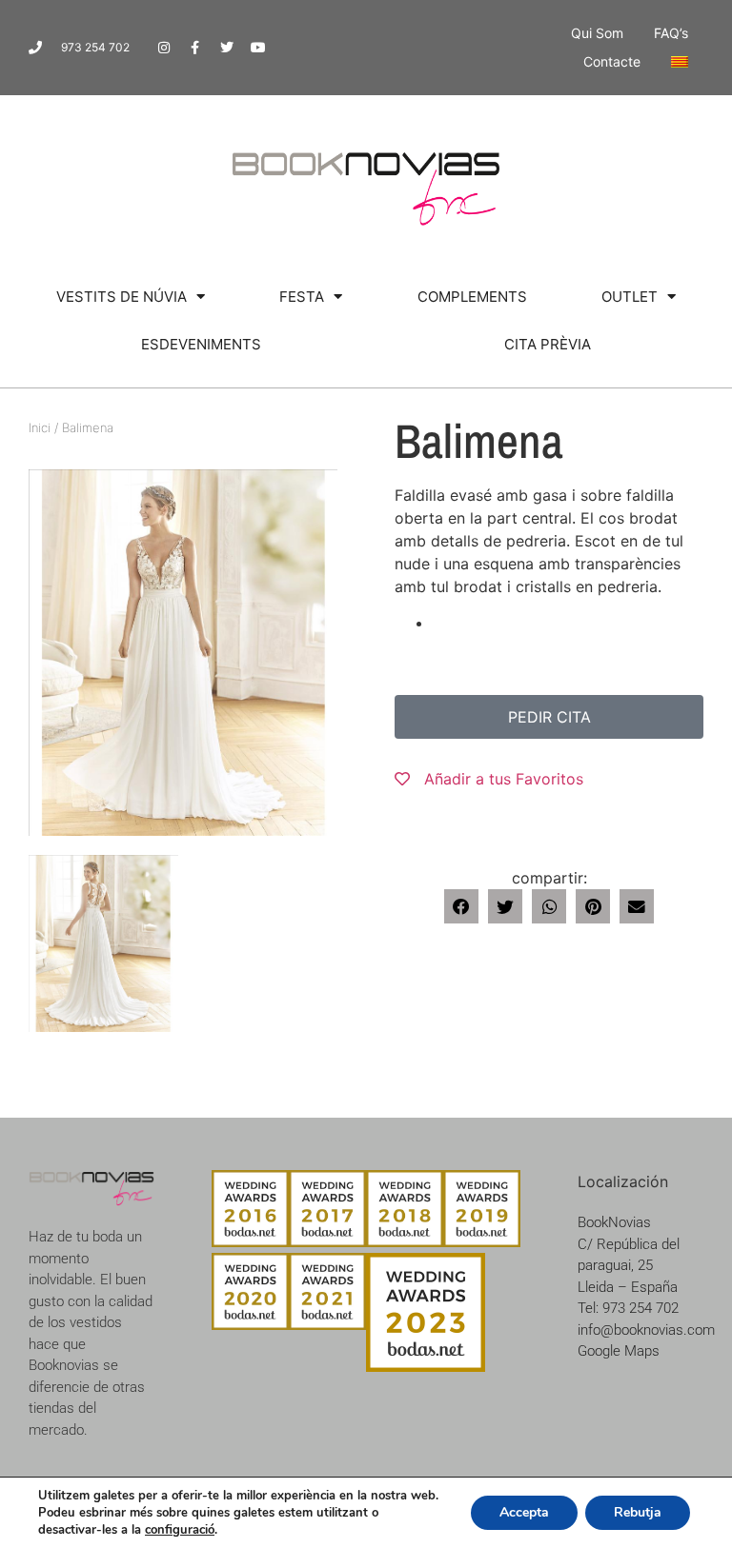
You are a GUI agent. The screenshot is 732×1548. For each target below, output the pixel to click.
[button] (461, 906)
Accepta (524, 1512)
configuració (179, 1529)
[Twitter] (227, 47)
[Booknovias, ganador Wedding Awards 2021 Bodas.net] (327, 1324)
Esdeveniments (201, 344)
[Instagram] (164, 47)
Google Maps (619, 1350)
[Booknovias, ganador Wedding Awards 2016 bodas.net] (250, 1241)
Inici (40, 427)
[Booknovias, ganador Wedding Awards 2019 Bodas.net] (481, 1241)
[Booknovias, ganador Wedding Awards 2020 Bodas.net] (250, 1324)
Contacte (611, 61)
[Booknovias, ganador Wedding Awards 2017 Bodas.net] (327, 1241)
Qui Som (597, 33)
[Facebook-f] (195, 47)
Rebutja (637, 1512)
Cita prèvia (547, 344)
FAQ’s (671, 33)
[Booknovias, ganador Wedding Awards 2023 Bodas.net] (425, 1366)
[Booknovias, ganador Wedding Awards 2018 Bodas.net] (404, 1241)
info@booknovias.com (646, 1330)
